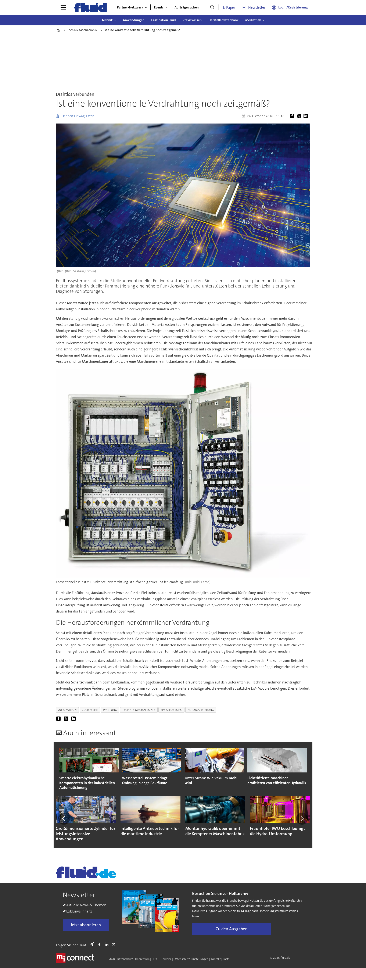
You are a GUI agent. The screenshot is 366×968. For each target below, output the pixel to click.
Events (159, 7)
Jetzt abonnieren (86, 925)
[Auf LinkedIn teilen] (306, 116)
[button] (64, 819)
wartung (110, 710)
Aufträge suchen (187, 7)
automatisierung (201, 710)
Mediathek (253, 20)
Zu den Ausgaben (232, 929)
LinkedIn (107, 944)
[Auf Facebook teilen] (293, 116)
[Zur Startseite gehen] (90, 7)
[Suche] (212, 7)
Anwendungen (133, 20)
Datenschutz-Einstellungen (191, 959)
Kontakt (216, 959)
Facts (226, 959)
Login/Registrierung (293, 7)
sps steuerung (171, 710)
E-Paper (229, 7)
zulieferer (90, 710)
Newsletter (256, 7)
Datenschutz (125, 959)
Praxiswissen (192, 20)
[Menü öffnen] (63, 7)
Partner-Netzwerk (130, 7)
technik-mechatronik (138, 710)
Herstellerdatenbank (223, 20)
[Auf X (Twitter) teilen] (300, 116)
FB (100, 944)
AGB (112, 959)
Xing (93, 944)
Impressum (142, 959)
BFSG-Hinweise (162, 959)
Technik (107, 20)
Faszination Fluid (163, 20)
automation (67, 710)
